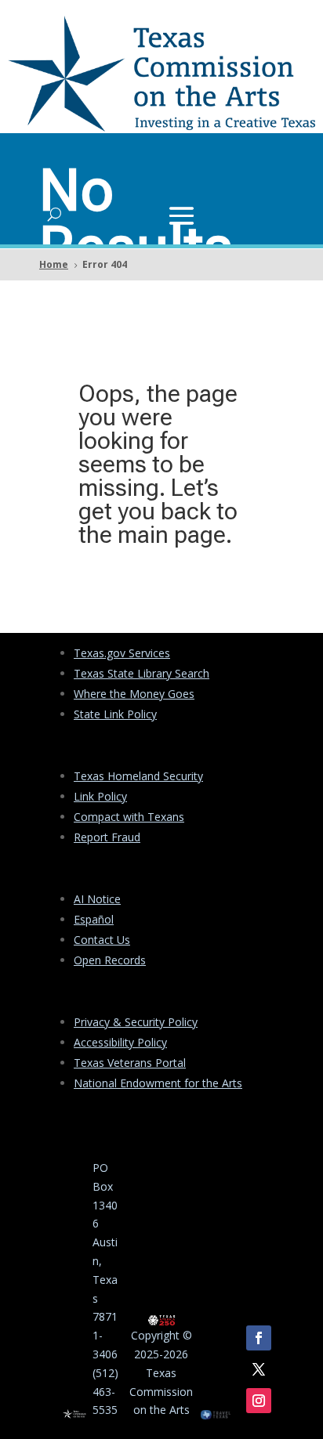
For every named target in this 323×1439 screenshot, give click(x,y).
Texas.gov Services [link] (122, 652)
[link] (161, 127)
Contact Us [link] (102, 939)
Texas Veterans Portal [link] (130, 1062)
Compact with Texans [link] (129, 816)
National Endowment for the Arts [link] (158, 1083)
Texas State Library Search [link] (141, 673)
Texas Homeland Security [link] (138, 775)
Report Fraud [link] (107, 837)
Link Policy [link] (100, 796)
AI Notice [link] (97, 898)
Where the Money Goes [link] (134, 693)
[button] (181, 213)
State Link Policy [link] (115, 714)
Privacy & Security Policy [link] (136, 1021)
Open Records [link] (110, 960)
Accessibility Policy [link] (120, 1042)
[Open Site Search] (54, 213)
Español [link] (94, 919)
